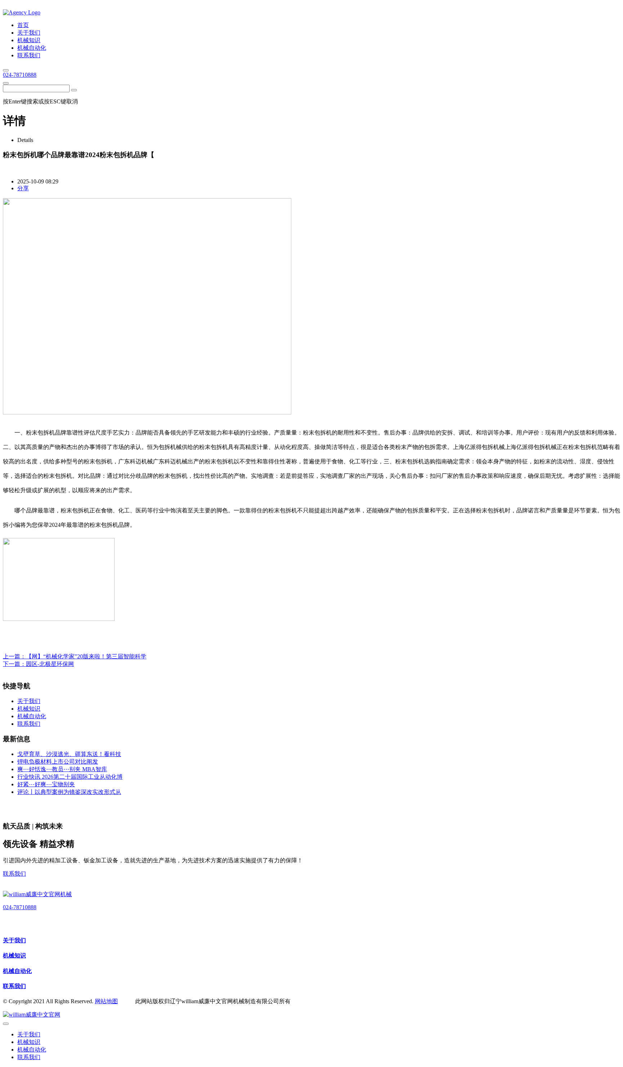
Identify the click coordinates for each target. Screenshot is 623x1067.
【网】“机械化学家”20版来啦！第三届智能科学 (86, 656)
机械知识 (14, 955)
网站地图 (106, 1001)
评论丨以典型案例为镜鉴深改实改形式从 (69, 792)
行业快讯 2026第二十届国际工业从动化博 (70, 777)
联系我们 (14, 874)
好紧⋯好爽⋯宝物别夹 (46, 784)
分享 (23, 188)
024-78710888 (19, 75)
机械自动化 (17, 971)
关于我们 (14, 940)
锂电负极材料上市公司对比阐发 (57, 762)
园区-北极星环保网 (50, 664)
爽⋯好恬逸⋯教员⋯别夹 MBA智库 (62, 769)
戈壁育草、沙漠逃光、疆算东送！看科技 (69, 754)
